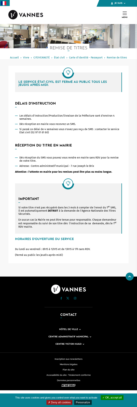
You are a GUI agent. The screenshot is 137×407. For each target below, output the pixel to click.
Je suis (118, 3)
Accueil (14, 57)
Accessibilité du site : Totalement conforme (68, 375)
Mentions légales (68, 364)
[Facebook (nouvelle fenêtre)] (61, 299)
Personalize (83, 402)
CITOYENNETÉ (41, 57)
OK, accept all (113, 397)
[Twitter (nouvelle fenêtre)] (67, 298)
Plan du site (69, 369)
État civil (59, 57)
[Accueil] (25, 15)
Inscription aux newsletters (68, 359)
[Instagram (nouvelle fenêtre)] (75, 298)
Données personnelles (68, 380)
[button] (61, 298)
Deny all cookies (60, 402)
